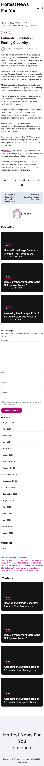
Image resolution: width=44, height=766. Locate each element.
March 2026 (8, 455)
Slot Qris (4, 558)
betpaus (12, 570)
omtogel (4, 570)
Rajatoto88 (29, 565)
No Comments (31, 49)
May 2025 (7, 520)
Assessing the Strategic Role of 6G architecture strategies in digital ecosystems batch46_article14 (21, 671)
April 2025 (7, 526)
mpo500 (4, 563)
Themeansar (22, 762)
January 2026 (9, 468)
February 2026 (9, 461)
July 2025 (7, 507)
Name (3, 373)
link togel (24, 558)
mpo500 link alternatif (33, 560)
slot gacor (20, 570)
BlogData (35, 759)
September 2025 (10, 494)
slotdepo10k (14, 558)
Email (3, 382)
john (29, 213)
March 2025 (8, 533)
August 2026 (8, 422)
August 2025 (8, 500)
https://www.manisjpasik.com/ (27, 568)
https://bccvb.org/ (24, 563)
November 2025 (10, 481)
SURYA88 (7, 151)
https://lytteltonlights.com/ (12, 560)
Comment (5, 340)
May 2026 (7, 442)
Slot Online (5, 568)
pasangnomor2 (31, 570)
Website (4, 392)
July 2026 (7, 429)
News (5, 32)
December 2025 (10, 474)
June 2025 (7, 513)
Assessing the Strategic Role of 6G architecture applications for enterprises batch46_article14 (21, 702)
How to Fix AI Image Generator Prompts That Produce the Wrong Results (21, 253)
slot (12, 568)
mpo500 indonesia (9, 565)
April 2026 (7, 448)
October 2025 (9, 487)
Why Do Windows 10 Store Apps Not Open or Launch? (22, 283)
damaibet (39, 565)
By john (8, 49)
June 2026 (7, 435)
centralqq (37, 563)
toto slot (21, 565)
